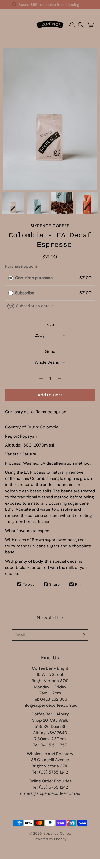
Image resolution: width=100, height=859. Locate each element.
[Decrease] (41, 378)
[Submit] (82, 635)
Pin (78, 584)
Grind (50, 351)
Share (54, 584)
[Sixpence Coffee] (50, 24)
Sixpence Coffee (57, 833)
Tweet (28, 584)
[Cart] (91, 24)
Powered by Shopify (50, 838)
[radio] (10, 278)
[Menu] (10, 24)
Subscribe (25, 293)
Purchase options (21, 266)
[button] (81, 25)
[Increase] (59, 378)
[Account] (72, 24)
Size (50, 324)
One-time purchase (34, 277)
